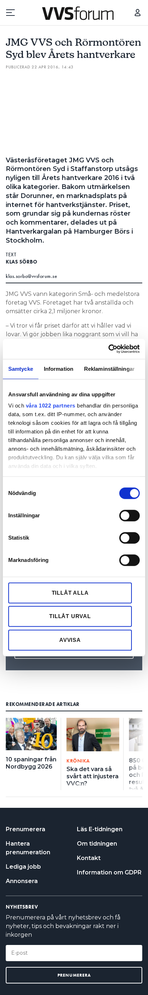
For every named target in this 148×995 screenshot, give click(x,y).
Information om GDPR (109, 872)
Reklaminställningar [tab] (109, 369)
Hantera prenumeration (28, 848)
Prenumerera (25, 829)
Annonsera (22, 881)
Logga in (137, 12)
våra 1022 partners (50, 405)
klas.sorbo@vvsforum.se (31, 276)
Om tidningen (97, 843)
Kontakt (89, 858)
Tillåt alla (70, 593)
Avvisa (70, 640)
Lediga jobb (23, 866)
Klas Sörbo (21, 261)
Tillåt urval (70, 616)
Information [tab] (58, 369)
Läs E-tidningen (99, 829)
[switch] (129, 515)
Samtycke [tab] (20, 369)
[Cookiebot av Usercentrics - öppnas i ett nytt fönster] (108, 349)
